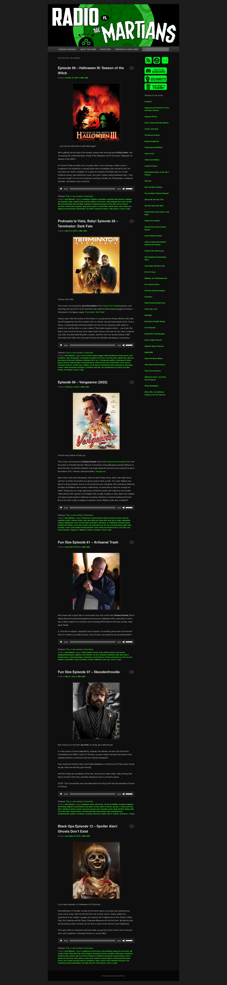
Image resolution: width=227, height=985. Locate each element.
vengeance (74, 530)
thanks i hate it (106, 814)
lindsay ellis (129, 809)
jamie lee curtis (72, 958)
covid (117, 652)
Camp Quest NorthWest (153, 147)
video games (114, 208)
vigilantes (82, 530)
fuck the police (111, 358)
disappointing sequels (66, 655)
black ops (77, 953)
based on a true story (121, 951)
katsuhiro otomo (107, 809)
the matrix (118, 367)
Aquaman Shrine (151, 116)
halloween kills (113, 655)
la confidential (112, 522)
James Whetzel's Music (153, 235)
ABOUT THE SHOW (88, 49)
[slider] (129, 188)
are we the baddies (111, 804)
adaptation (85, 804)
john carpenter (76, 206)
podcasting (117, 525)
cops (68, 358)
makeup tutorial (124, 522)
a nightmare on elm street (91, 951)
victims (91, 659)
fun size (96, 655)
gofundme (94, 522)
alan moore (99, 804)
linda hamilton (75, 362)
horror (119, 204)
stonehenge (80, 208)
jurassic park (95, 809)
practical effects (79, 960)
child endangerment (113, 201)
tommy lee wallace (102, 208)
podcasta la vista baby (124, 365)
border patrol (123, 355)
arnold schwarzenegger (95, 355)
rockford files (102, 206)
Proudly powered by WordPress (113, 976)
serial (73, 527)
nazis (108, 811)
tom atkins (90, 208)
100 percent (86, 518)
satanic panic (113, 206)
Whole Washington (151, 386)
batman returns (115, 518)
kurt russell (68, 960)
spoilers (73, 814)
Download (88, 196)
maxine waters (75, 811)
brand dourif (97, 953)
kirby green (87, 206)
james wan (62, 958)
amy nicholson (107, 951)
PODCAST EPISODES (67, 49)
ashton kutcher (97, 518)
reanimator (90, 960)
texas (96, 527)
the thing (85, 963)
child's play (119, 953)
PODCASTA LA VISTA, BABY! (127, 49)
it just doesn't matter (123, 360)
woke (104, 659)
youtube (97, 530)
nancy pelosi (101, 811)
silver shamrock (125, 206)
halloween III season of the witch (104, 204)
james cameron (63, 362)
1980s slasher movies (90, 652)
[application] (96, 188)
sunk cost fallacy (80, 659)
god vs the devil (81, 956)
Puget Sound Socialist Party (118, 461)
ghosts (72, 956)
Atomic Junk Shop (151, 129)
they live (92, 963)
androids (110, 199)
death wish (103, 520)
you (108, 659)
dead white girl (92, 520)
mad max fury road (102, 362)
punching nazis (116, 811)
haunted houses (119, 956)
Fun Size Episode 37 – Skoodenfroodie (89, 671)
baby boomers (119, 199)
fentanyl (61, 522)
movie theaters (98, 657)
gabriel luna (122, 358)
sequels (61, 659)
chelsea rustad (76, 520)
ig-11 (98, 360)
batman (106, 518)
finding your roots (71, 522)
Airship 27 (148, 101)
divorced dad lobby (65, 204)
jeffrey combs (84, 958)
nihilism (86, 365)
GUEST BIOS (105, 49)
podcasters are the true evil (102, 525)
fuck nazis (89, 806)
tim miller (126, 367)
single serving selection (67, 208)
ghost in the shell (68, 360)
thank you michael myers (108, 527)
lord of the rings (63, 811)
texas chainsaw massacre (116, 960)
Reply (132, 814)
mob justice (87, 657)
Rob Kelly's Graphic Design (155, 321)
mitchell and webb (89, 811)
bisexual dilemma (111, 355)
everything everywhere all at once (92, 358)
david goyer (75, 358)
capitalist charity (64, 520)
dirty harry (112, 520)
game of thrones (106, 806)
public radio (127, 525)
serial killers (69, 659)
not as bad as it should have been (102, 365)
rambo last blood (70, 367)
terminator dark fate (93, 367)
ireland (67, 206)
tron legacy (68, 369)
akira (92, 804)
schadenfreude (63, 814)
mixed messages (76, 657)
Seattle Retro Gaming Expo (155, 334)
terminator (81, 367)
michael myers (63, 657)
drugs (119, 520)
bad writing (62, 806)
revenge (61, 527)
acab (83, 355)
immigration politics (107, 360)
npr (90, 525)
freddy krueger (63, 956)
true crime (123, 527)
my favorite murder (81, 525)
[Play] (61, 188)
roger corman (100, 960)
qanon (94, 206)
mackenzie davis (87, 362)
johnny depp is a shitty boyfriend (114, 958)
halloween (88, 204)
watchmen (124, 814)
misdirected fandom (65, 525)
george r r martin (119, 806)
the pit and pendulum (73, 963)
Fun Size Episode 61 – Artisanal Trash (88, 542)
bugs (71, 201)
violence (90, 530)
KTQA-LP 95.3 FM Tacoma (154, 251)
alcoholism (102, 199)
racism (60, 367)
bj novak (125, 518)
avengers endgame (126, 804)
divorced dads (78, 204)
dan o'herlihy (127, 201)
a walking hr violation (89, 199)
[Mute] (123, 188)
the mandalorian (108, 367)
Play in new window (74, 196)
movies (107, 657)
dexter (122, 652)
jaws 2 (126, 655)
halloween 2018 (89, 360)
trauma (60, 369)
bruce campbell (108, 953)
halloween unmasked (104, 956)
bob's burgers (87, 953)
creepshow (128, 953)
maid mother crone (117, 362)
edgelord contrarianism (83, 655)
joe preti (86, 809)
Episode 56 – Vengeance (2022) (82, 382)
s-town (67, 527)
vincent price (101, 963)
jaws (121, 655)
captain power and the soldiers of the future (89, 201)
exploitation (126, 520)
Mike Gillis (84, 77)
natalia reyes (78, 365)
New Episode (70, 199)
